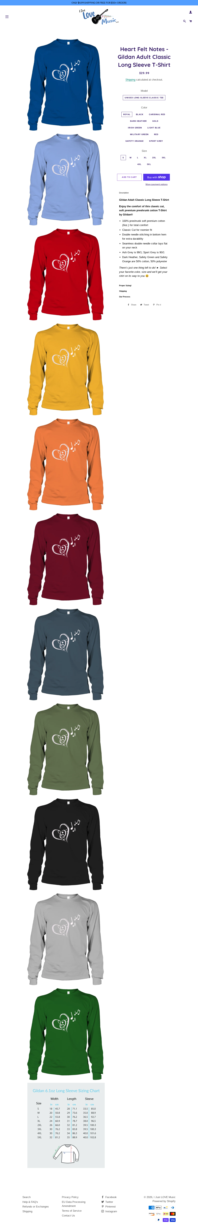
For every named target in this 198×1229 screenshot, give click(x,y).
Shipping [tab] (123, 291)
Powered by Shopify (164, 1201)
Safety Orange (134, 141)
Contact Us (68, 1215)
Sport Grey (156, 141)
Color (144, 107)
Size (144, 150)
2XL (154, 157)
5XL (149, 164)
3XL (164, 157)
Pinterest (110, 1206)
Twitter (109, 1202)
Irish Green (135, 128)
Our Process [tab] (124, 297)
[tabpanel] (144, 239)
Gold (155, 121)
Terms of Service (72, 1210)
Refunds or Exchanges (35, 1206)
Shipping (130, 79)
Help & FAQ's (30, 1202)
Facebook (111, 1197)
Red (156, 134)
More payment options (157, 184)
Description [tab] (124, 193)
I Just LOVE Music (165, 1197)
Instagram (111, 1211)
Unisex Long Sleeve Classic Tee (144, 97)
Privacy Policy (70, 1197)
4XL (139, 164)
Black (139, 114)
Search (26, 1197)
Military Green (139, 134)
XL (145, 157)
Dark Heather (138, 121)
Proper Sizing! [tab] (125, 286)
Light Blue (153, 128)
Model (144, 90)
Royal (127, 114)
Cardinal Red (157, 114)
